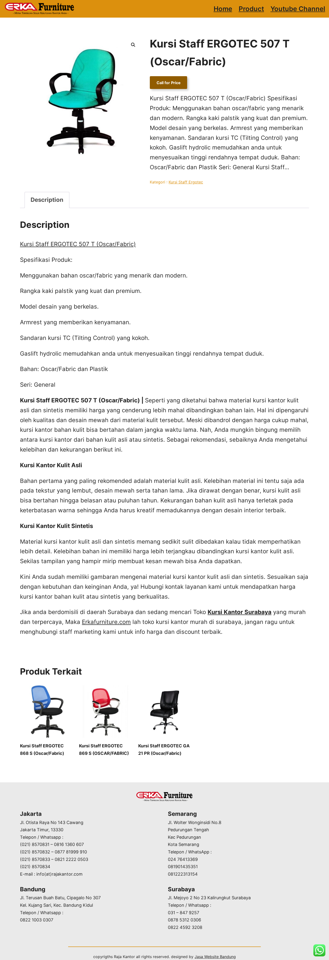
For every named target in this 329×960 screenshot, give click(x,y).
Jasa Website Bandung (215, 956)
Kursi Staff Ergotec (186, 182)
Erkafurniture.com (106, 621)
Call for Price (169, 82)
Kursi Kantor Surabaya (239, 611)
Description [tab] (47, 199)
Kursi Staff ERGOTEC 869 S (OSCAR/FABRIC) (104, 749)
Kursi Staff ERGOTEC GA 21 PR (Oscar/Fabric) (164, 749)
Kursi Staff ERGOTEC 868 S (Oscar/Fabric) (42, 749)
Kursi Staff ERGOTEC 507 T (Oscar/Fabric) (78, 244)
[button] (133, 45)
